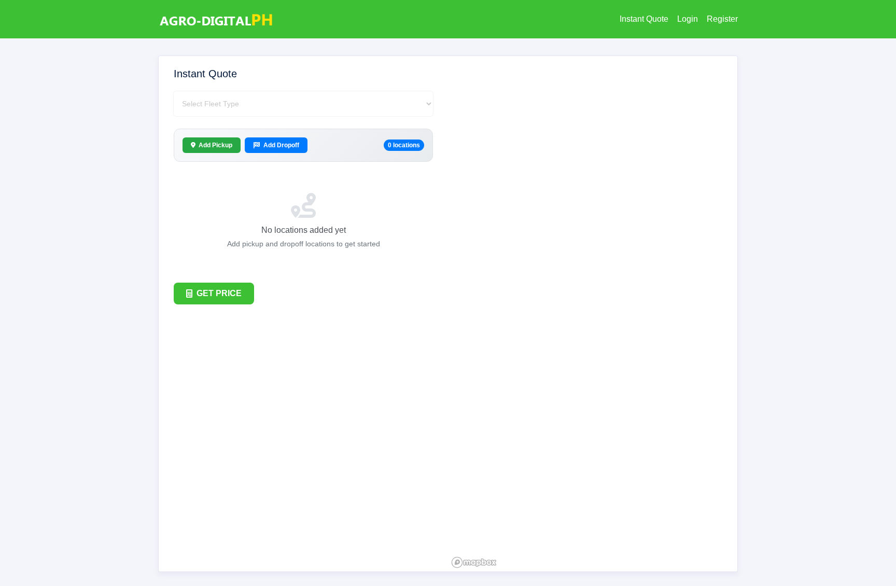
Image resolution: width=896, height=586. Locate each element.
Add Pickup (215, 145)
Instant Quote (644, 19)
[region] (592, 313)
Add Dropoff (281, 145)
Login (687, 19)
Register (722, 19)
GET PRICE (219, 293)
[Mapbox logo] (474, 562)
